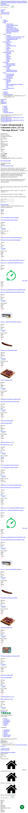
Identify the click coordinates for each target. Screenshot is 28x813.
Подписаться (4, 741)
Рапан (7, 59)
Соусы (7, 47)
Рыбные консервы (10, 65)
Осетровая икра (10, 75)
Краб (7, 54)
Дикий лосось (9, 23)
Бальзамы (8, 80)
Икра (4, 72)
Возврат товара (7, 735)
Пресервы (8, 32)
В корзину (3, 155)
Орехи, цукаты (10, 85)
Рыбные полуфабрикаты (12, 31)
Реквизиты (6, 722)
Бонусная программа (6, 160)
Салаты (8, 68)
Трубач (8, 61)
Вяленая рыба (9, 26)
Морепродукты (7, 52)
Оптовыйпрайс (3, 10)
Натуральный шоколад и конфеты (14, 84)
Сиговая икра (9, 77)
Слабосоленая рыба (11, 27)
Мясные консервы (10, 63)
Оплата (5, 107)
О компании (6, 720)
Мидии (8, 57)
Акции (5, 20)
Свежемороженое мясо (12, 39)
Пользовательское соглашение (8, 752)
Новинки (5, 21)
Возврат (5, 110)
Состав (2, 165)
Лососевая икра (10, 74)
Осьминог (8, 58)
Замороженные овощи (11, 71)
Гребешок (8, 53)
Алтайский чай (10, 88)
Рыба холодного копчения (12, 30)
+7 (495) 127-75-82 (5, 12)
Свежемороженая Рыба (12, 25)
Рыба (4, 22)
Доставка (7, 5)
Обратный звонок (5, 13)
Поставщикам (6, 721)
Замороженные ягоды (11, 70)
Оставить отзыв (4, 204)
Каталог (3, 5)
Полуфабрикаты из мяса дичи (13, 38)
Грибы (7, 67)
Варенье (8, 81)
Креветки (8, 56)
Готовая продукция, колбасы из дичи (15, 36)
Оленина (8, 35)
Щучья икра (9, 76)
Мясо (4, 34)
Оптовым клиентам (8, 112)
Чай (7, 86)
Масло (7, 43)
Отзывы (11, 165)
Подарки (5, 89)
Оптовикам (6, 731)
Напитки (8, 48)
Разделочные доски (11, 45)
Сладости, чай (6, 79)
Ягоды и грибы (7, 66)
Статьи (5, 725)
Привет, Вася (6, 736)
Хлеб (7, 49)
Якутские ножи (10, 50)
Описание (6, 165)
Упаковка (8, 44)
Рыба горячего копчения (12, 29)
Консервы (5, 62)
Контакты (5, 111)
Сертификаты (6, 730)
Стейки (8, 40)
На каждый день (7, 41)
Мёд (7, 83)
